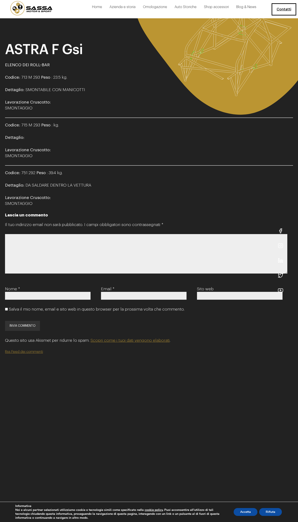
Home (97, 7)
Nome (12, 289)
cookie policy (154, 510)
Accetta (245, 512)
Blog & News (246, 7)
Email (107, 289)
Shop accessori (216, 7)
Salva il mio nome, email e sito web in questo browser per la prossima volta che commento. (97, 309)
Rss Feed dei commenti (24, 352)
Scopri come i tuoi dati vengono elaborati (130, 340)
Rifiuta (270, 512)
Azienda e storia (122, 7)
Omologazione (155, 7)
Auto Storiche (186, 7)
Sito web (205, 289)
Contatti (284, 9)
